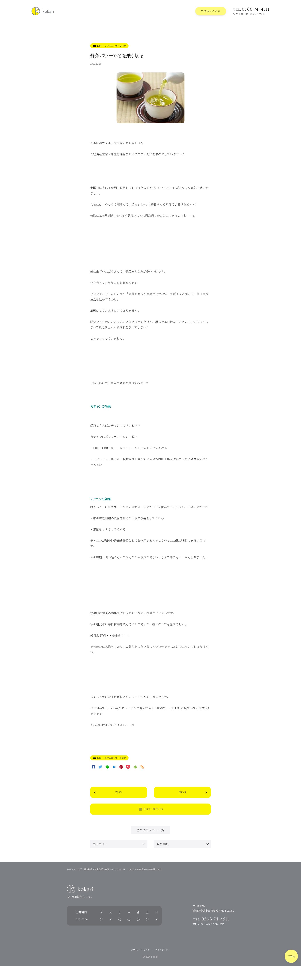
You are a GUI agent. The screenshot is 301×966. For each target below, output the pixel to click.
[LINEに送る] (107, 767)
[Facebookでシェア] (93, 767)
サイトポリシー (162, 949)
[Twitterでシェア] (100, 767)
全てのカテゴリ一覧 (150, 830)
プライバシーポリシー (141, 949)
